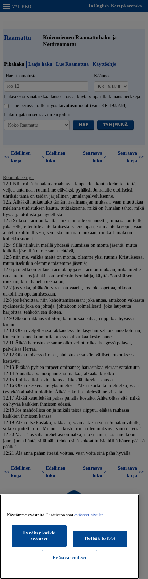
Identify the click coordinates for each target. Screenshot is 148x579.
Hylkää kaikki (100, 538)
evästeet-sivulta (89, 514)
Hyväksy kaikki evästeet (39, 535)
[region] (69, 536)
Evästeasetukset (70, 557)
